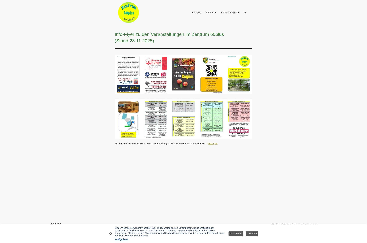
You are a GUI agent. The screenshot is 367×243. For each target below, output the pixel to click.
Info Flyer (212, 143)
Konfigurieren (121, 239)
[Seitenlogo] (128, 12)
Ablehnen (252, 233)
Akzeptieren (236, 233)
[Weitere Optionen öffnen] (245, 12)
